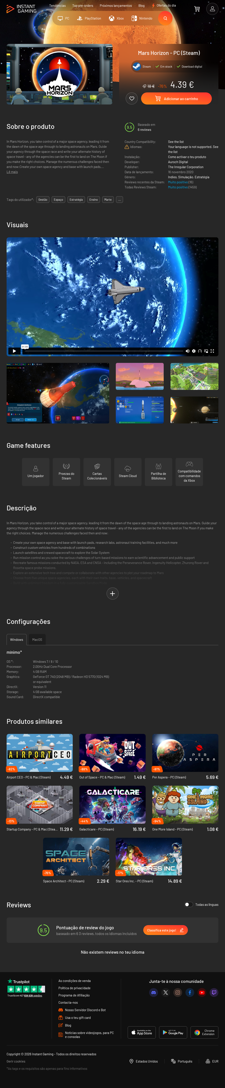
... (119, 199)
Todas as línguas (206, 904)
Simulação (185, 177)
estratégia (76, 199)
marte (108, 199)
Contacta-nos (68, 1002)
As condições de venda (74, 981)
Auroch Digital (178, 162)
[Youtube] (202, 992)
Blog (141, 5)
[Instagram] (177, 992)
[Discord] (153, 992)
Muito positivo (178, 182)
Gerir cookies (16, 1061)
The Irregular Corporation (185, 167)
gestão (42, 199)
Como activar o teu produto (187, 157)
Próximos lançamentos (116, 5)
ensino (93, 199)
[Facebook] (189, 992)
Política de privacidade (74, 988)
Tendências (57, 5)
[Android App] (173, 1032)
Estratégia (202, 177)
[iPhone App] (142, 1032)
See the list (176, 142)
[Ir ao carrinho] (197, 8)
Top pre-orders (82, 5)
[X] (165, 992)
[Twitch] (214, 992)
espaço (58, 199)
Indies (172, 177)
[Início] (21, 9)
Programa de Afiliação (74, 995)
